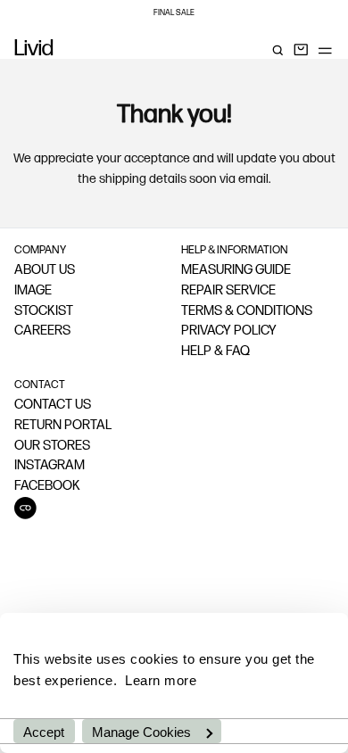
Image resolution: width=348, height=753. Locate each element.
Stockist (43, 312)
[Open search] (277, 50)
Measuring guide (236, 270)
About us (44, 270)
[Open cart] (301, 50)
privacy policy (229, 331)
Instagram (49, 466)
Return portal (63, 426)
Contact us (52, 405)
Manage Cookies (141, 732)
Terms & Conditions (246, 312)
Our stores (52, 446)
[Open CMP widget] (25, 508)
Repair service (228, 291)
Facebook (47, 486)
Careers (42, 331)
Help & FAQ (215, 352)
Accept (43, 732)
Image (33, 291)
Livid (34, 49)
